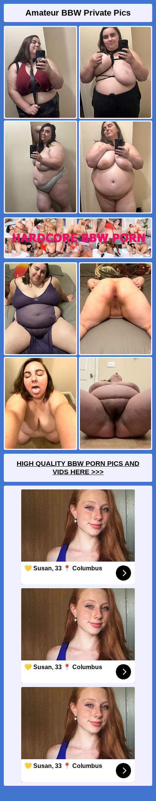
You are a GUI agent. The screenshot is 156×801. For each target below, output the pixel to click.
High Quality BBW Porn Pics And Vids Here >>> (78, 468)
